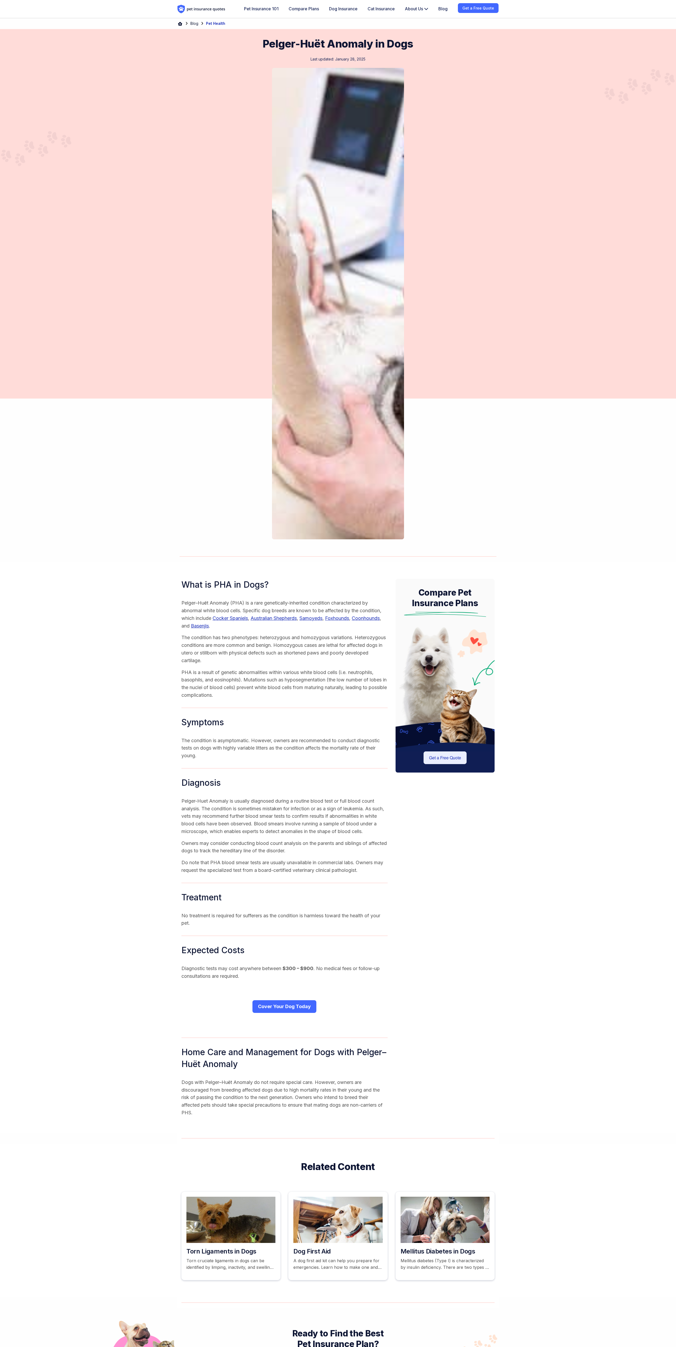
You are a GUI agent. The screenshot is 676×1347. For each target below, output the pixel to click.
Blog (194, 23)
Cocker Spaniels (230, 618)
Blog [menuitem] (443, 8)
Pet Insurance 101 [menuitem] (261, 8)
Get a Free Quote (445, 758)
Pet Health (215, 23)
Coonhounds (366, 618)
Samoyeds (310, 618)
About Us (414, 8)
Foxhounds (337, 618)
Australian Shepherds (274, 618)
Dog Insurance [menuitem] (343, 8)
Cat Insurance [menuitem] (381, 8)
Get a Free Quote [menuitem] (478, 8)
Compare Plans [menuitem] (304, 8)
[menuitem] (416, 9)
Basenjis (200, 626)
